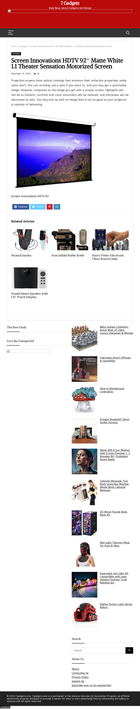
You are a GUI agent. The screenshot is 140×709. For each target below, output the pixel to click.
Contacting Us (80, 673)
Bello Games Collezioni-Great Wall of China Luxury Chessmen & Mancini (116, 330)
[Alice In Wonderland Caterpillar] (84, 400)
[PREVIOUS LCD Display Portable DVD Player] (3, 700)
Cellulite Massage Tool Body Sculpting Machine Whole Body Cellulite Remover (114, 485)
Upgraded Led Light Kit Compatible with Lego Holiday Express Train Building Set (114, 578)
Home (14, 46)
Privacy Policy (80, 677)
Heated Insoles (21, 255)
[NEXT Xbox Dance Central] (136, 700)
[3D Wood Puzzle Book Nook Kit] (84, 523)
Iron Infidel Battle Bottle (68, 255)
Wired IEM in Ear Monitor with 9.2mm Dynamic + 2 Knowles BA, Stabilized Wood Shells (115, 455)
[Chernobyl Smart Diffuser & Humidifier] (84, 369)
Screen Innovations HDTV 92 (30, 196)
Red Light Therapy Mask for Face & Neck (115, 544)
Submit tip (78, 681)
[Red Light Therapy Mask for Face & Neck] (84, 554)
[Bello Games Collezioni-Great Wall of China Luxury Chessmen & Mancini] (84, 338)
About (75, 668)
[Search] (128, 32)
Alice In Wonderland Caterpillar (112, 390)
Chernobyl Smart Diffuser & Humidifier (115, 359)
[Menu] (11, 32)
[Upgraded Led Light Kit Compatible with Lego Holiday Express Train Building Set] (84, 585)
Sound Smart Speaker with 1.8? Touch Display (29, 295)
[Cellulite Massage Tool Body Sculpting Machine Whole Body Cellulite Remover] (84, 492)
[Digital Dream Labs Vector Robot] (84, 615)
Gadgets (23, 46)
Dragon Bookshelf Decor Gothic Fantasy (115, 421)
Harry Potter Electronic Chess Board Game (108, 257)
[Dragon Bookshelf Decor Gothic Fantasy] (84, 431)
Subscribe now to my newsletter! (91, 685)
